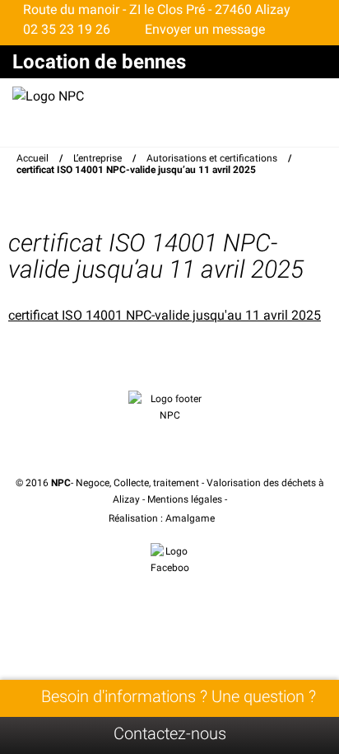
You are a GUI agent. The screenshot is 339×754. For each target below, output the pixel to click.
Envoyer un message (203, 29)
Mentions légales (184, 499)
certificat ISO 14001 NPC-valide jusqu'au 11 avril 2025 (164, 315)
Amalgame (191, 518)
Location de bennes (99, 61)
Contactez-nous (170, 733)
